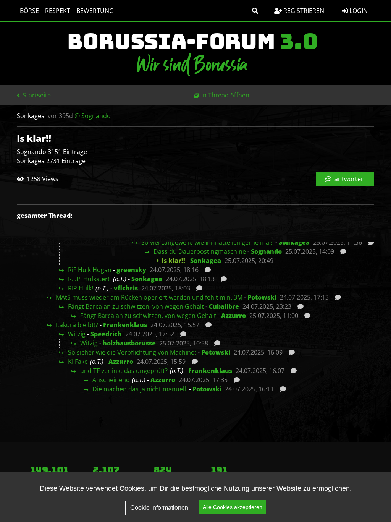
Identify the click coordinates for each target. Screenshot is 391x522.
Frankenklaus (125, 325)
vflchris (126, 288)
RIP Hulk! (80, 288)
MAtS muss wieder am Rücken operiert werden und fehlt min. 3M (149, 297)
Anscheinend (111, 380)
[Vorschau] (369, 242)
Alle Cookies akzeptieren (232, 507)
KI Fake (77, 361)
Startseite (36, 95)
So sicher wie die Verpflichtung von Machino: (132, 352)
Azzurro (233, 315)
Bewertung (95, 10)
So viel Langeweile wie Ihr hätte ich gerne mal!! (207, 242)
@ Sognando (92, 116)
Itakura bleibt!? (77, 325)
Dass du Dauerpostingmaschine (199, 251)
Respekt (57, 10)
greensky (131, 270)
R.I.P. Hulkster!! (89, 279)
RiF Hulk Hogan (89, 270)
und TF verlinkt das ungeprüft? (124, 370)
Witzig (76, 334)
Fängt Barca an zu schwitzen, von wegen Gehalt (135, 306)
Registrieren (303, 10)
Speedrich (106, 334)
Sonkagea (294, 242)
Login (358, 10)
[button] (255, 10)
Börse (29, 10)
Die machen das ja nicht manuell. (140, 389)
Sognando (266, 251)
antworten (349, 179)
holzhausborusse (129, 343)
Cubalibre (224, 306)
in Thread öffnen (225, 95)
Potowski (261, 297)
